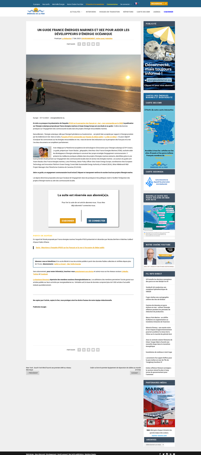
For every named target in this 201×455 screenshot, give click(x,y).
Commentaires (112, 4)
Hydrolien (108, 38)
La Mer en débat (111, 137)
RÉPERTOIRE (128, 12)
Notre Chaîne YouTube (75, 4)
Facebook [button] (44, 274)
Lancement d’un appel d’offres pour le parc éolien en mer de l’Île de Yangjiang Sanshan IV (159, 360)
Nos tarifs (46, 4)
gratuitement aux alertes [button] (84, 271)
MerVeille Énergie (58, 4)
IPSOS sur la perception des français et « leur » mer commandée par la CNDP (96, 123)
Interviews (91, 12)
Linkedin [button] (125, 271)
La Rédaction (67, 38)
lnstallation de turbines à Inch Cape (159, 352)
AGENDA (156, 12)
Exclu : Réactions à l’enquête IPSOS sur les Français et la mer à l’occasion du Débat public (70, 248)
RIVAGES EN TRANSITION (109, 12)
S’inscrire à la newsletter (95, 4)
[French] (137, 3)
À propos (36, 4)
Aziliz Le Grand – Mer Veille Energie (67, 264)
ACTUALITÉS (75, 12)
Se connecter (125, 4)
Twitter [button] (35, 274)
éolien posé (100, 38)
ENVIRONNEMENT (88, 38)
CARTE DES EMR (143, 12)
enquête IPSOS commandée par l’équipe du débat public (82, 137)
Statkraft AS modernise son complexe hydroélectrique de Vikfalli (156, 289)
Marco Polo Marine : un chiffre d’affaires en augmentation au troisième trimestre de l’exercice (158, 320)
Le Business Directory (41, 280)
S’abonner (168, 12)
